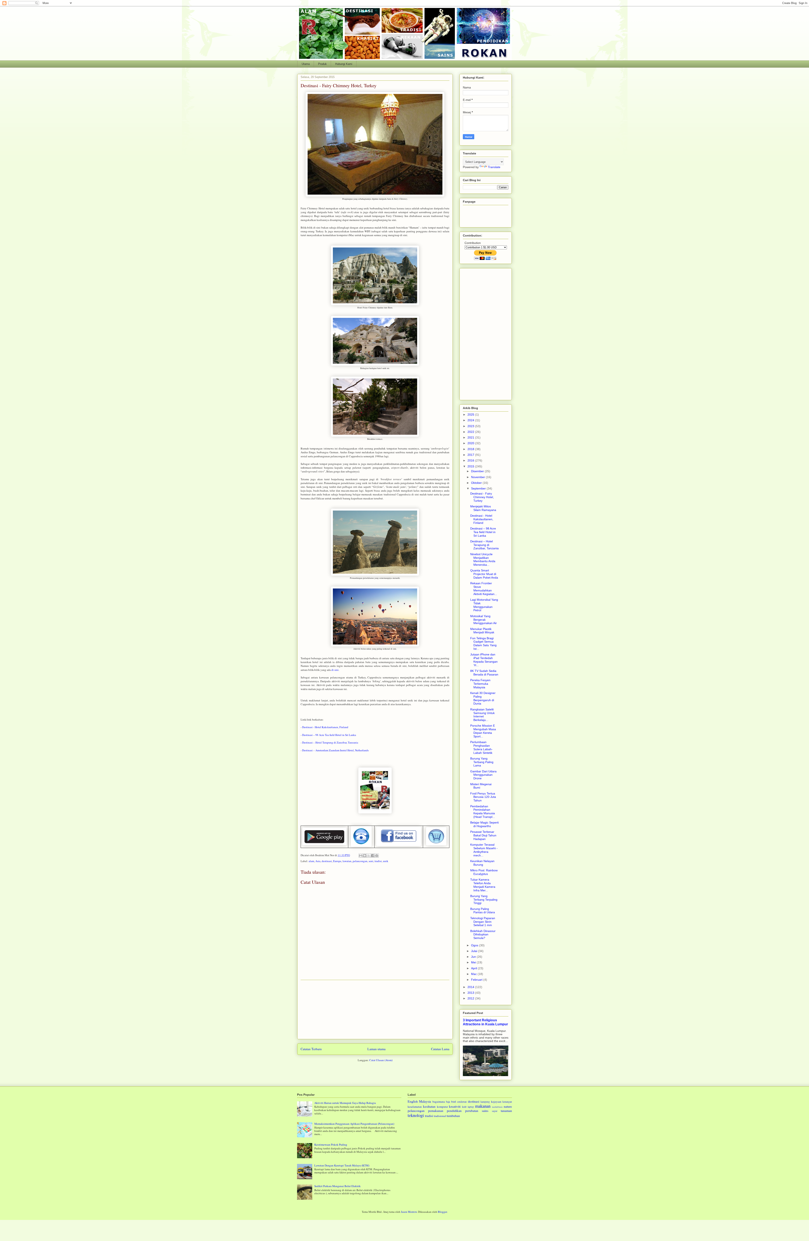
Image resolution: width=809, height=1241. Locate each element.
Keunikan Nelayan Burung (482, 862)
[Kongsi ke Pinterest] (377, 855)
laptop (471, 1106)
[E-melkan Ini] (361, 855)
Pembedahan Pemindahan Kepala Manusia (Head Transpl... (482, 811)
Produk (322, 64)
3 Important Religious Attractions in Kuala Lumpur (485, 1022)
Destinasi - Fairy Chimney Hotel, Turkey (482, 497)
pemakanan (435, 1111)
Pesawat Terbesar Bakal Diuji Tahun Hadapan (483, 835)
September (479, 488)
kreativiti (455, 1106)
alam (311, 861)
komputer (442, 1107)
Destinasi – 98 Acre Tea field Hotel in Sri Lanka (329, 735)
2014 (471, 987)
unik (385, 861)
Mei (474, 962)
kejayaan (496, 1101)
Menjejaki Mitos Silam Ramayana (483, 508)
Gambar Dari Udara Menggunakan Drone (483, 775)
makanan (482, 1106)
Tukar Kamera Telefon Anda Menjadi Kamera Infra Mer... (482, 885)
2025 (471, 414)
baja (448, 1101)
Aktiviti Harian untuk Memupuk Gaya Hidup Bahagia (345, 1103)
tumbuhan (453, 1116)
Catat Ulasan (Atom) (380, 1060)
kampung (485, 1101)
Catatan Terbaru (311, 1049)
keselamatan (415, 1107)
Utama (306, 64)
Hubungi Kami (343, 64)
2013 (471, 992)
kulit (464, 1106)
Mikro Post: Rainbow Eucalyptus (484, 872)
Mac (474, 974)
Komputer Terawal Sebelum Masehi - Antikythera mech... (484, 850)
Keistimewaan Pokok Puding (330, 1144)
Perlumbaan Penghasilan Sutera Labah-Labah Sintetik (481, 747)
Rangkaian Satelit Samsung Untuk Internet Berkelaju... (482, 715)
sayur (494, 1111)
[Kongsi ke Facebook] (373, 855)
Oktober (477, 482)
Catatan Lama (440, 1049)
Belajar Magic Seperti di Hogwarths (484, 824)
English (413, 1101)
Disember (478, 471)
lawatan (347, 861)
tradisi (378, 861)
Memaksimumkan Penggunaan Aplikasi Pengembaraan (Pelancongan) (354, 1124)
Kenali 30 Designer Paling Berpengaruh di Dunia (483, 698)
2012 (471, 998)
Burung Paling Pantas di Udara (482, 910)
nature (508, 1106)
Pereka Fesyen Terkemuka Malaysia (480, 683)
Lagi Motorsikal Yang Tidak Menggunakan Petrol (484, 605)
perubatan (471, 1111)
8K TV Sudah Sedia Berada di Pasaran (484, 672)
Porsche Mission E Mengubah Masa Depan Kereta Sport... (483, 731)
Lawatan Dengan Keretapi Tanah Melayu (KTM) (341, 1165)
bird (453, 1101)
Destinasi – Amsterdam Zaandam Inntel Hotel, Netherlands (335, 750)
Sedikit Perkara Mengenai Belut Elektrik (337, 1186)
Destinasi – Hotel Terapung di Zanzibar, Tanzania (330, 742)
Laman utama (376, 1049)
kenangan (507, 1101)
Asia (317, 861)
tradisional (440, 1116)
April (474, 968)
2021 (471, 437)
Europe (337, 861)
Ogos (475, 945)
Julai (474, 951)
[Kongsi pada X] (369, 855)
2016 (471, 460)
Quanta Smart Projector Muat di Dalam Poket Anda (484, 574)
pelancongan (360, 861)
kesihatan (429, 1106)
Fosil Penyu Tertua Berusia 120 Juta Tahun (483, 797)
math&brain (497, 1106)
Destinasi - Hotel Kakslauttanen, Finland (325, 727)
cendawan (462, 1101)
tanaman (506, 1111)
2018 (471, 449)
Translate (494, 167)
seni (371, 861)
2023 (471, 426)
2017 (471, 454)
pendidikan (454, 1111)
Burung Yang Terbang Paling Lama (481, 762)
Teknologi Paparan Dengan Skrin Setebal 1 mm (482, 921)
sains (485, 1111)
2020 (471, 443)
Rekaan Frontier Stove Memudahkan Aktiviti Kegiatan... (483, 588)
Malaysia (425, 1101)
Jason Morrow (409, 1212)
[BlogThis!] (365, 855)
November (478, 477)
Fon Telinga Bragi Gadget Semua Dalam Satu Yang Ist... (483, 643)
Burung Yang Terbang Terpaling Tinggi (483, 899)
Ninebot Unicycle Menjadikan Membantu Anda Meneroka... (482, 559)
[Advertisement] (375, 1009)
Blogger (442, 1212)
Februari (477, 979)
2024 (471, 420)
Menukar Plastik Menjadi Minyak (482, 630)
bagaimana (439, 1101)
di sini (335, 670)
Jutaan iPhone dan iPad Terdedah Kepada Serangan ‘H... (484, 660)
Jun (474, 956)
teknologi (416, 1115)
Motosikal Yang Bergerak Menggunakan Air (483, 619)
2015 (471, 466)
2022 (471, 431)
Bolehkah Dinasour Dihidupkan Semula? (483, 934)
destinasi (327, 861)
